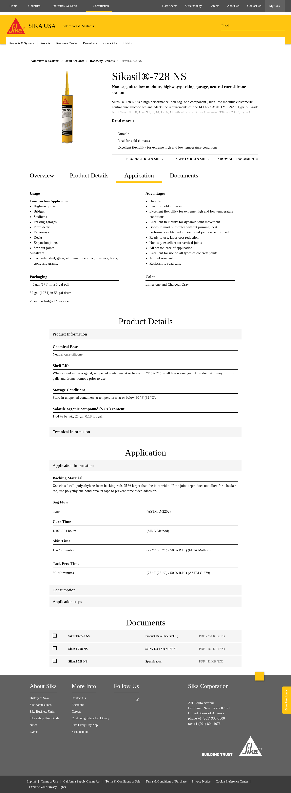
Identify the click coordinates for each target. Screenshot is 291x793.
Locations (78, 704)
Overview (42, 175)
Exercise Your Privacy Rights (48, 787)
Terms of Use (49, 781)
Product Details (89, 175)
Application (139, 175)
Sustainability (80, 731)
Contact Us (110, 43)
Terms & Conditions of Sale (123, 781)
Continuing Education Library (90, 718)
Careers (76, 711)
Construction (101, 6)
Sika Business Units (42, 711)
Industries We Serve (64, 6)
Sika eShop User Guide (44, 718)
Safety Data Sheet (193, 158)
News (33, 725)
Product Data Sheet (145, 158)
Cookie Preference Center (232, 781)
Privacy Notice (201, 781)
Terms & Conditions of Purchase (166, 781)
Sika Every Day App (85, 725)
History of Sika (39, 698)
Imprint (31, 781)
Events (34, 731)
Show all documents (238, 158)
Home (13, 6)
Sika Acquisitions (40, 704)
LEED (127, 43)
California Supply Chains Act (81, 781)
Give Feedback (286, 700)
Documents (184, 175)
